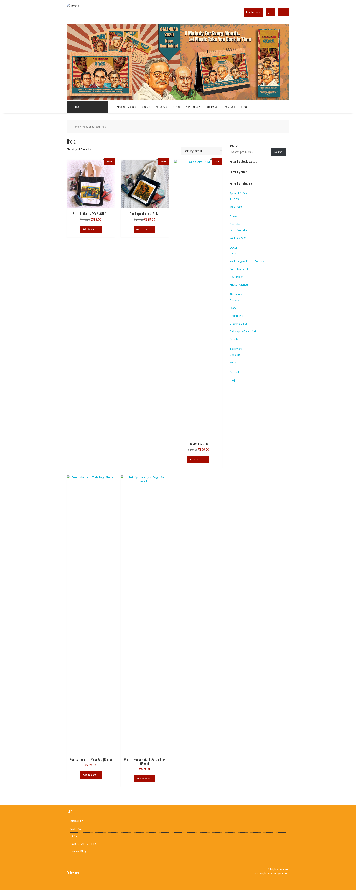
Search (234, 145)
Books (146, 107)
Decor (177, 107)
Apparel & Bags (126, 107)
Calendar (161, 107)
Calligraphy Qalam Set (243, 331)
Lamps (234, 253)
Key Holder (236, 277)
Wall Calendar (238, 238)
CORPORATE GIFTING (83, 843)
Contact (229, 107)
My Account (253, 12)
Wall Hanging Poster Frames (247, 261)
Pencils (234, 339)
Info (77, 107)
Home (76, 126)
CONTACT (76, 828)
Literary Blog (78, 851)
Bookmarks (237, 315)
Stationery (193, 107)
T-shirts (234, 199)
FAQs (73, 836)
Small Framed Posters (243, 269)
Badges (234, 300)
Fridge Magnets (239, 284)
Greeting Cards (239, 323)
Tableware (212, 107)
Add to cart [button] (89, 229)
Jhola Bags (236, 206)
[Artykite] (178, 99)
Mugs (233, 362)
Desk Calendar (238, 230)
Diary (233, 308)
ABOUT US (77, 821)
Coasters (235, 354)
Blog (244, 107)
